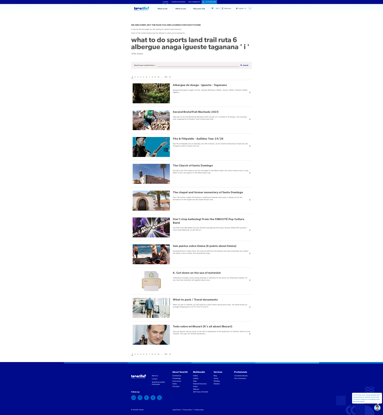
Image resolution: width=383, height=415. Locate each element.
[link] (170, 77)
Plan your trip (199, 9)
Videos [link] (195, 386)
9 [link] (155, 77)
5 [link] (143, 77)
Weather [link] (217, 384)
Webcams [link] (227, 8)
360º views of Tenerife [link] (200, 392)
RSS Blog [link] (217, 381)
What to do (162, 9)
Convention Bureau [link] (178, 2)
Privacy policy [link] (187, 410)
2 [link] (135, 77)
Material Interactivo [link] (200, 384)
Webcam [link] (196, 389)
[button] (244, 65)
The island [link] (175, 386)
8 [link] (152, 77)
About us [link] (155, 376)
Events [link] (216, 378)
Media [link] (174, 384)
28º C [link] (218, 8)
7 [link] (149, 77)
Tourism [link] (165, 2)
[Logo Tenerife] (142, 9)
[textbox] (198, 65)
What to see (180, 9)
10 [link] (158, 77)
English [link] (241, 8)
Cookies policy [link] (199, 410)
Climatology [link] (176, 378)
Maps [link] (195, 381)
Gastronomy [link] (176, 381)
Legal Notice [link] (176, 410)
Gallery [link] (195, 376)
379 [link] (165, 77)
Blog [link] (215, 376)
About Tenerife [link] (180, 372)
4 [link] (140, 77)
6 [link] (146, 77)
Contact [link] (154, 379)
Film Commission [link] (194, 2)
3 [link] (137, 77)
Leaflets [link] (195, 378)
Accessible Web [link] (210, 2)
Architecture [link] (176, 376)
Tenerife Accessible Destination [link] (158, 383)
